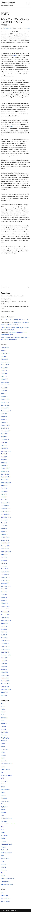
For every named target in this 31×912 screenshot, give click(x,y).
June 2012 (4, 560)
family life (4, 741)
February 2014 (5, 503)
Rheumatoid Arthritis (6, 844)
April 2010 (4, 635)
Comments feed (5, 898)
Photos (3, 832)
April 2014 (4, 497)
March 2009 (4, 672)
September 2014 (6, 482)
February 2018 (5, 425)
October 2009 (5, 652)
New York (4, 812)
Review (3, 838)
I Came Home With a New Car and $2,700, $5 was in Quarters (15, 22)
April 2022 (4, 350)
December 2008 (5, 681)
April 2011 (4, 600)
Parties (3, 830)
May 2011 (4, 597)
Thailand (3, 867)
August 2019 (4, 388)
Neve (2, 910)
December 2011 (5, 577)
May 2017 (4, 437)
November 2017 (5, 431)
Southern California (6, 853)
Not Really (4, 821)
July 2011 (4, 592)
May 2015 (4, 460)
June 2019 (4, 391)
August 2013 (4, 520)
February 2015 (5, 468)
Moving (3, 804)
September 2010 (6, 620)
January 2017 (5, 439)
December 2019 (5, 382)
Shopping (3, 847)
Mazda (3, 787)
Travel (3, 876)
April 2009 (4, 669)
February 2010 (5, 640)
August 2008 (4, 692)
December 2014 (5, 474)
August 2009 (4, 658)
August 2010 (4, 623)
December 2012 (5, 543)
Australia (3, 715)
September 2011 (6, 586)
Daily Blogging (5, 738)
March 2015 (4, 465)
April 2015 (4, 462)
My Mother (4, 807)
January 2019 (5, 402)
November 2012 (5, 546)
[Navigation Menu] (28, 3)
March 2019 (4, 396)
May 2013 (4, 528)
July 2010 (4, 626)
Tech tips (3, 864)
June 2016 (4, 442)
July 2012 (4, 557)
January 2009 (5, 678)
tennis (11, 126)
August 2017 (4, 434)
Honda (3, 752)
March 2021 (4, 359)
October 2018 (5, 408)
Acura (2, 703)
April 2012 (4, 566)
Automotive (4, 718)
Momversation (5, 801)
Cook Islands (4, 732)
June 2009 (4, 663)
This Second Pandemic (7, 311)
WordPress (15, 910)
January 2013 (5, 540)
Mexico (3, 792)
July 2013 (4, 523)
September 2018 (6, 411)
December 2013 (5, 508)
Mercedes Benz (5, 789)
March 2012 (4, 569)
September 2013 (6, 517)
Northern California (6, 818)
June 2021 (4, 356)
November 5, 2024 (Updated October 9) (12, 296)
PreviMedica (4, 835)
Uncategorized (5, 881)
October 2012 (5, 549)
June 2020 (4, 373)
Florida (3, 743)
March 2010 (4, 638)
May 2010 (4, 632)
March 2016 (4, 448)
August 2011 (4, 589)
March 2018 (4, 422)
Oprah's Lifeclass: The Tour (8, 824)
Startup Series (5, 858)
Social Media (4, 850)
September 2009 (6, 655)
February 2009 (5, 675)
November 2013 (5, 511)
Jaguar (3, 766)
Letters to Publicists (6, 775)
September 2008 (6, 689)
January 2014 (5, 505)
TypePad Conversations (7, 878)
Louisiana (3, 784)
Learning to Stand (6, 299)
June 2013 (4, 526)
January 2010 (5, 643)
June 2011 (4, 595)
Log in (2, 892)
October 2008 (5, 686)
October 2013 (5, 514)
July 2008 (4, 695)
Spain (2, 855)
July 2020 (4, 370)
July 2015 (4, 454)
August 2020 (4, 368)
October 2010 (5, 617)
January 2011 (5, 609)
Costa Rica (4, 735)
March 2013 (4, 534)
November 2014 (5, 477)
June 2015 (4, 457)
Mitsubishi (4, 798)
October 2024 (5, 347)
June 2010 (4, 629)
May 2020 (4, 376)
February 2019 (5, 399)
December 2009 (5, 646)
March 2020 (4, 379)
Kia (2, 772)
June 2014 (4, 491)
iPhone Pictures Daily (7, 764)
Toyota (3, 873)
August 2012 (4, 554)
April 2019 (4, 393)
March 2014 (4, 500)
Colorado (3, 729)
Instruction (4, 761)
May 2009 (4, 666)
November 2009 (5, 649)
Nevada (3, 809)
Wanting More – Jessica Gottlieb (10, 337)
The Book (4, 870)
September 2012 (6, 551)
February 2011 (5, 606)
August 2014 (4, 485)
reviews (3, 841)
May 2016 (4, 445)
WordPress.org (5, 901)
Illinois (3, 758)
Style (2, 861)
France (3, 746)
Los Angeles (4, 781)
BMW (2, 720)
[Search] (28, 287)
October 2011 (5, 583)
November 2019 (5, 385)
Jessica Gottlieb (7, 28)
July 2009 (4, 661)
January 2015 (5, 471)
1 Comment (27, 28)
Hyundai (3, 755)
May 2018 (4, 416)
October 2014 (5, 480)
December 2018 (5, 405)
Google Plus (4, 749)
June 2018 (4, 414)
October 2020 (5, 365)
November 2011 (5, 580)
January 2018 (5, 428)
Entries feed (4, 895)
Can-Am (3, 726)
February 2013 (5, 537)
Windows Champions (7, 884)
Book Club (4, 723)
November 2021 (5, 353)
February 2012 (5, 572)
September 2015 (6, 451)
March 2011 (4, 603)
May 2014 (4, 494)
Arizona (3, 712)
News (2, 815)
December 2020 (5, 362)
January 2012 (5, 574)
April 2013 (4, 531)
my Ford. (14, 55)
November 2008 (5, 684)
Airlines (3, 706)
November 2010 (5, 615)
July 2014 (4, 488)
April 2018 (4, 419)
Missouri (3, 795)
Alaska (3, 709)
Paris (2, 827)
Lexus (2, 778)
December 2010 (5, 612)
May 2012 (4, 563)
